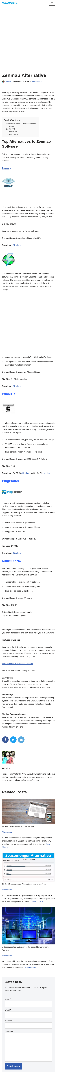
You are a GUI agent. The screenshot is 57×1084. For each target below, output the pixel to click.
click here (47, 473)
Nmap (11, 126)
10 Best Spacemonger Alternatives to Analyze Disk (24, 884)
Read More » (37, 902)
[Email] (21, 739)
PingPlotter (13, 132)
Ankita (8, 82)
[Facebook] (5, 739)
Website (8, 1021)
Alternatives (36, 82)
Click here (16, 245)
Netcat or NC (13, 134)
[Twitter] (13, 739)
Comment (10, 1031)
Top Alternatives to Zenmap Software (20, 123)
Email (8, 1010)
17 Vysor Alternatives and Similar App (18, 826)
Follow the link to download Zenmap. (17, 663)
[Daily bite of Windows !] (10, 3)
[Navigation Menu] (52, 3)
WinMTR (12, 129)
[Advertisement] (28, 42)
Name (8, 999)
